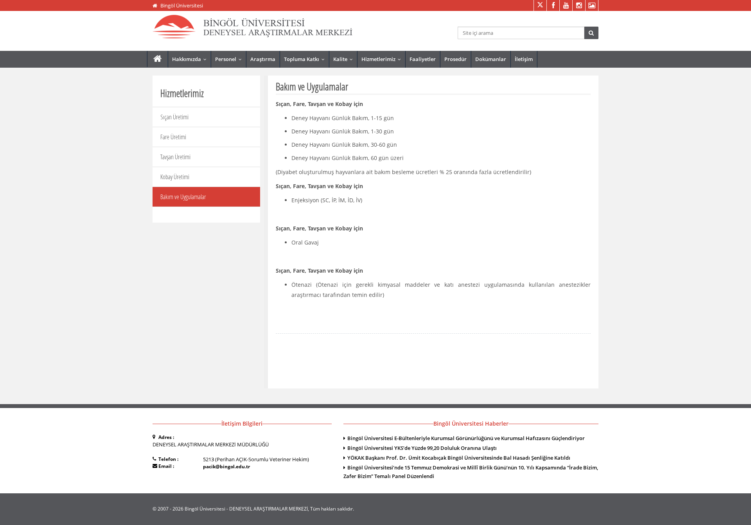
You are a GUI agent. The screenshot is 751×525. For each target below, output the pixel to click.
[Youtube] (565, 5)
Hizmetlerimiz (382, 59)
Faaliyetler (423, 59)
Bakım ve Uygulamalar (183, 196)
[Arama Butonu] (591, 33)
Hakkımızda (191, 59)
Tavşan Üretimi (175, 157)
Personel (230, 59)
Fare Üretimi (173, 137)
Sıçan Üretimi (174, 117)
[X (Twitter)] (540, 5)
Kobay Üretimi (174, 177)
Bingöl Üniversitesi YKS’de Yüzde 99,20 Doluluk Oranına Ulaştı (422, 447)
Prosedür (455, 59)
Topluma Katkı (306, 59)
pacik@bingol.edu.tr (226, 466)
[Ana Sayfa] (157, 59)
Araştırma (262, 59)
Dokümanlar (490, 59)
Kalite (344, 59)
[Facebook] (552, 5)
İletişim (524, 59)
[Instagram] (578, 5)
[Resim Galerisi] (591, 5)
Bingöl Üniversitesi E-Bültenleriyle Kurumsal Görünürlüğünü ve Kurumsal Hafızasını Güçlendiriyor (466, 438)
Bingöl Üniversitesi (181, 5)
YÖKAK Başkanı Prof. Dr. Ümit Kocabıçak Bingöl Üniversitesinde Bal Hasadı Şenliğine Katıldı (458, 457)
